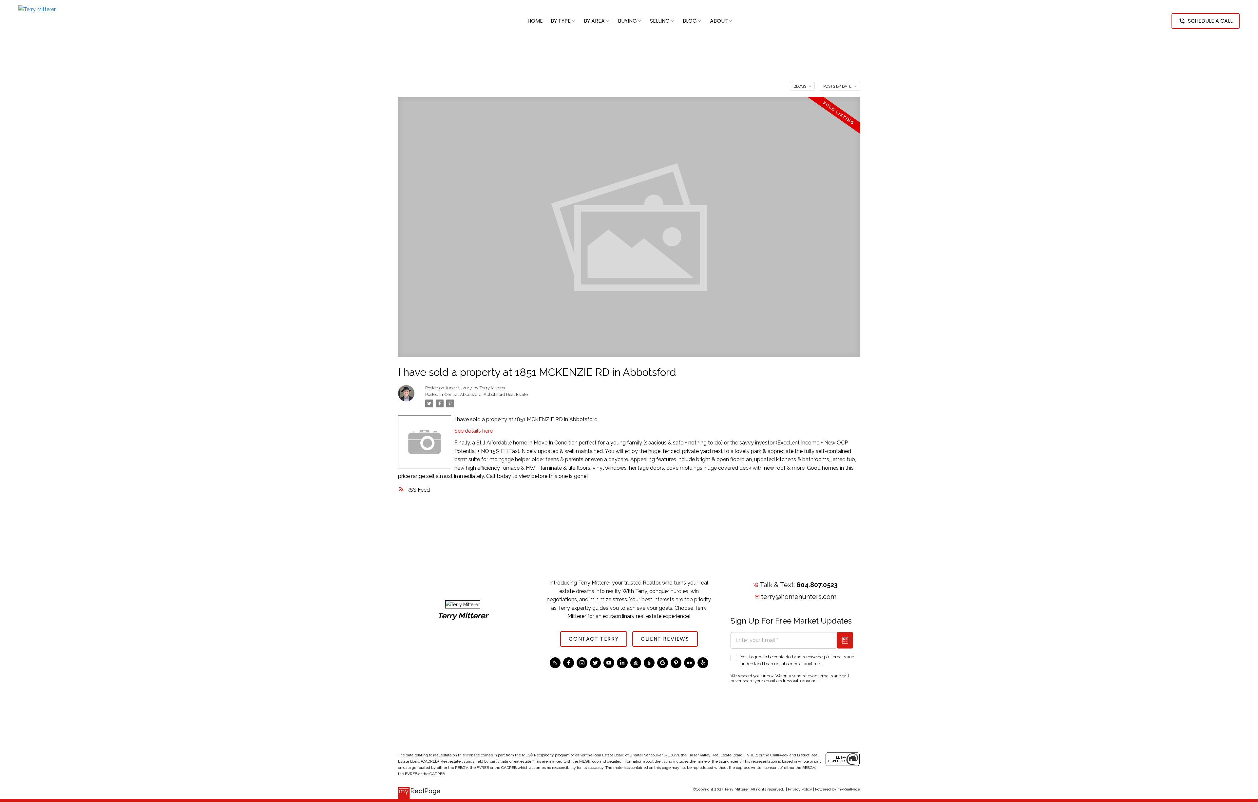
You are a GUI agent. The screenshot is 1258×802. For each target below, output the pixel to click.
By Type (561, 21)
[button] (1206, 21)
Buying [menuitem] (627, 21)
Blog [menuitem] (690, 21)
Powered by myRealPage (837, 789)
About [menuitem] (719, 21)
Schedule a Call (1210, 21)
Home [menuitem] (535, 21)
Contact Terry (594, 639)
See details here (473, 431)
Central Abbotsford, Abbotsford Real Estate (486, 394)
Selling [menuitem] (660, 21)
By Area (594, 21)
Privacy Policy (800, 789)
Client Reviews (665, 639)
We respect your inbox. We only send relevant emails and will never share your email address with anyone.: (790, 678)
